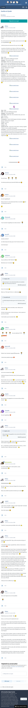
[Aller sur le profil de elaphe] (2, 394)
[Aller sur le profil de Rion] (2, 592)
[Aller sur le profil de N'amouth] (2, 218)
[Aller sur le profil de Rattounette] (2, 463)
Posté (10, 27)
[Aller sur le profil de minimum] (2, 256)
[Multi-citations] (2, 167)
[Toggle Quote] (3, 278)
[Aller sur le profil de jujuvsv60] (2, 347)
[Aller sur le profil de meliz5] (2, 502)
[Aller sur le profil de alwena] (2, 173)
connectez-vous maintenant (16, 666)
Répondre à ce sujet (14, 21)
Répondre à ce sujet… (9, 673)
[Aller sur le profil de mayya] (2, 195)
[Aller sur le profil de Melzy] (2, 27)
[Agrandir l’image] (25, 40)
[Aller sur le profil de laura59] (2, 235)
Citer (5, 167)
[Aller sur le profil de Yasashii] (2, 411)
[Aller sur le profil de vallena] (2, 328)
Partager (7, 681)
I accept (24, 699)
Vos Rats (13, 16)
